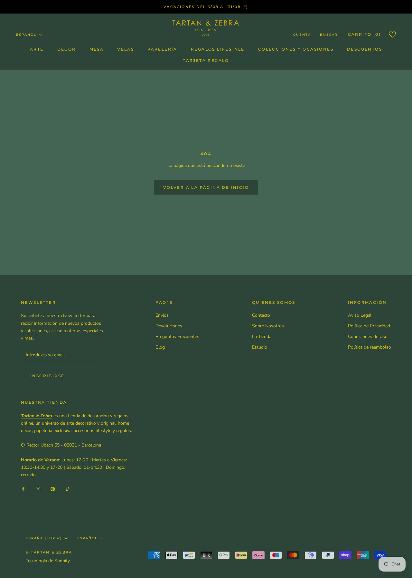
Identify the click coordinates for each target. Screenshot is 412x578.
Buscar (329, 35)
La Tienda (261, 336)
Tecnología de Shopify (48, 561)
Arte (37, 49)
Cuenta (302, 35)
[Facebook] (23, 488)
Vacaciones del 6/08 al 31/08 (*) (206, 7)
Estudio (259, 347)
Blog (160, 347)
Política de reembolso (369, 347)
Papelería (162, 49)
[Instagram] (38, 488)
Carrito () (364, 34)
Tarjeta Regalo (206, 60)
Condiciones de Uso (368, 336)
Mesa (96, 49)
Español (26, 35)
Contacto (261, 315)
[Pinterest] (53, 488)
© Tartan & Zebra (49, 552)
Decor (66, 49)
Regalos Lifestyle (218, 49)
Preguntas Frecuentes (177, 336)
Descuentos (364, 49)
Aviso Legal (359, 315)
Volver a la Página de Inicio (206, 187)
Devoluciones (168, 326)
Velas (125, 49)
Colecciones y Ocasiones (295, 49)
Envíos (162, 315)
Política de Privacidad (369, 326)
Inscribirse (47, 375)
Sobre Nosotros (268, 326)
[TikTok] (67, 488)
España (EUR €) (44, 538)
